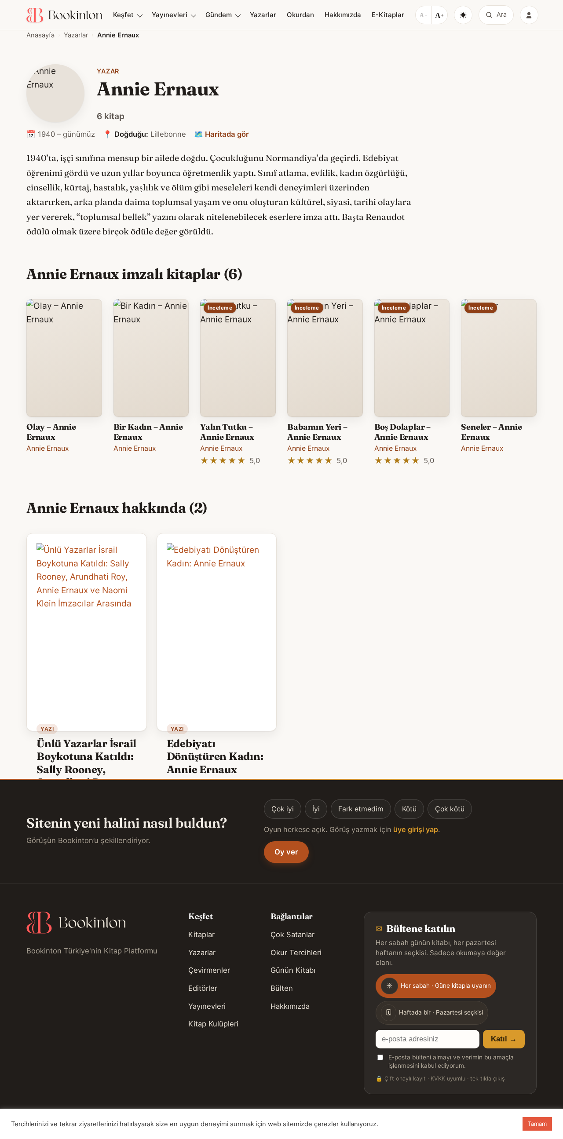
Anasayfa (40, 35)
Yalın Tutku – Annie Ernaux (227, 432)
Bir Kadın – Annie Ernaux (148, 432)
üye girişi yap (415, 829)
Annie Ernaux (47, 448)
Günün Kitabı (293, 970)
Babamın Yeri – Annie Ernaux (317, 432)
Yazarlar (263, 15)
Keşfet (123, 15)
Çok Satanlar (292, 934)
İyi (316, 809)
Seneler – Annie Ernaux (491, 432)
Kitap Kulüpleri (213, 1023)
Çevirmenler (209, 970)
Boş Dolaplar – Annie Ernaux (402, 432)
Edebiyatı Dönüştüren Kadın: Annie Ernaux (215, 756)
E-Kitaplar (388, 15)
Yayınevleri (169, 15)
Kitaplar (201, 934)
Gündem (218, 15)
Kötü (409, 809)
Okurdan (300, 15)
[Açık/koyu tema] (463, 15)
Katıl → (504, 1039)
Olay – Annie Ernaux (51, 432)
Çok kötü (449, 809)
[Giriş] (529, 15)
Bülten (282, 988)
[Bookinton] (64, 15)
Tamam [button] (537, 1123)
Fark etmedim (361, 809)
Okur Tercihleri (296, 952)
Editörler (202, 988)
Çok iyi (282, 809)
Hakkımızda (343, 15)
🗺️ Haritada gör (221, 134)
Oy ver (286, 851)
